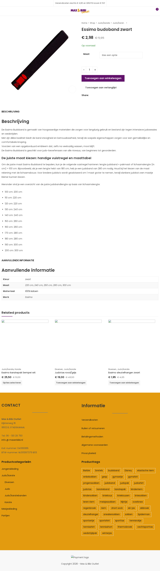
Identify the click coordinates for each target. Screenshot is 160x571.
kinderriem (136, 489)
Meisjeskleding (9, 508)
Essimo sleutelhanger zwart (124, 372)
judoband (110, 483)
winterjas (107, 533)
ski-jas (131, 508)
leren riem (88, 501)
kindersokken (90, 495)
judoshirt (139, 483)
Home (84, 23)
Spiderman (144, 514)
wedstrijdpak (90, 533)
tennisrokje (135, 520)
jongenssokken (91, 483)
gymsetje (117, 476)
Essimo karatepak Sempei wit (19, 372)
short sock (117, 508)
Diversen (59, 369)
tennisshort (106, 526)
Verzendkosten (90, 419)
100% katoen (31, 291)
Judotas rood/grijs (65, 372)
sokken (128, 514)
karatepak (120, 489)
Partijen (6, 515)
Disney (128, 470)
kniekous (107, 495)
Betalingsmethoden (92, 436)
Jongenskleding (10, 468)
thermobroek (125, 526)
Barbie (86, 470)
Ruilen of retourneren (93, 428)
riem (103, 508)
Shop (92, 23)
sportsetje (88, 520)
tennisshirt (89, 526)
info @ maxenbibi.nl (12, 439)
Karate (18, 369)
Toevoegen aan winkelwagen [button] (70, 382)
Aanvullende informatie (18, 260)
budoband (113, 470)
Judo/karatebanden (119, 23)
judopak (124, 483)
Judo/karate (104, 23)
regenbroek (89, 508)
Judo (7, 489)
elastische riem (145, 470)
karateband (103, 489)
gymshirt (133, 476)
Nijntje (124, 501)
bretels (99, 470)
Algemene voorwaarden (95, 444)
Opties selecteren (12, 382)
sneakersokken (112, 514)
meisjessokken (107, 501)
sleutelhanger (90, 514)
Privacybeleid (89, 453)
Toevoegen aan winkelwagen (103, 78)
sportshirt (105, 520)
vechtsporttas (145, 526)
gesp (104, 476)
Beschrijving (11, 111)
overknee (138, 501)
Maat (86, 54)
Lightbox (72, 89)
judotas (87, 489)
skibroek (144, 508)
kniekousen (123, 495)
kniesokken (141, 495)
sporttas (119, 520)
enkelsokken (90, 476)
